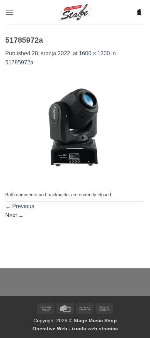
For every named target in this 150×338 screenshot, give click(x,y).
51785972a (19, 62)
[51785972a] (75, 128)
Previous (19, 206)
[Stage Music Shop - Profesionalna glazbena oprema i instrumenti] (75, 12)
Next (14, 215)
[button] (9, 12)
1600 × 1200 (94, 53)
